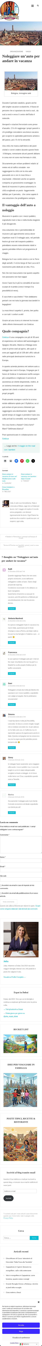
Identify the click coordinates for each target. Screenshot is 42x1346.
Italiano (26, 1344)
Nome (3, 857)
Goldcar (5, 337)
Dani (10, 683)
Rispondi (12, 608)
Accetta (21, 1325)
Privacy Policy (8, 1218)
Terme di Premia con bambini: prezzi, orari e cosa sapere (21, 546)
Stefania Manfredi (15, 618)
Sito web (3, 876)
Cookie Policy (14, 1343)
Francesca (12, 652)
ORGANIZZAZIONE (16, 51)
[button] (39, 1302)
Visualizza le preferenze (21, 1338)
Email (2, 866)
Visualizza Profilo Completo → (14, 977)
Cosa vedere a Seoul (13, 1292)
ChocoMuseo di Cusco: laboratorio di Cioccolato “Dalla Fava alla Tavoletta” (19, 1260)
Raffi (10, 569)
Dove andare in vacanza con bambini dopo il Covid (28, 476)
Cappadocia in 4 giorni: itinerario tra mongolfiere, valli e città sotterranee (18, 1268)
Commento (4, 835)
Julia (5, 961)
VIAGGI (28, 51)
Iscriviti (8, 1198)
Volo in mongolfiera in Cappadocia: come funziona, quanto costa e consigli (20, 1277)
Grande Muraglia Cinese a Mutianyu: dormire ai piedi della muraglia (22, 1285)
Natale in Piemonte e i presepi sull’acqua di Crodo (21, 537)
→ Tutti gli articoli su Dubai (13, 1009)
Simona (11, 714)
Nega (21, 1331)
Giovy (10, 757)
